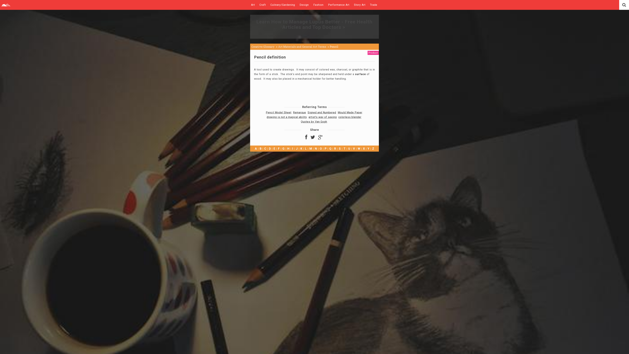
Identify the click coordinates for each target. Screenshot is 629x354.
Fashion (318, 4)
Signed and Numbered (322, 112)
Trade (373, 4)
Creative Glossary (263, 46)
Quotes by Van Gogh (314, 121)
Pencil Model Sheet (278, 112)
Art (253, 4)
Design (304, 4)
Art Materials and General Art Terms (302, 46)
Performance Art (338, 4)
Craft (262, 4)
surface (360, 74)
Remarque (299, 112)
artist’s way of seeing (323, 117)
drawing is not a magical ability (287, 117)
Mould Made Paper (350, 112)
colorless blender (349, 117)
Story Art (359, 4)
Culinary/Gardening (282, 4)
